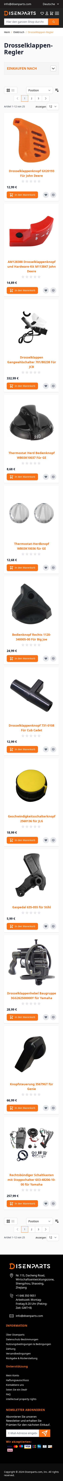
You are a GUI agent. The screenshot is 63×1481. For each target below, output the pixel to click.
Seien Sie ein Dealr (16, 1389)
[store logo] (20, 13)
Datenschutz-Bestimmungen (22, 1339)
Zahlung (10, 1348)
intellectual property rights (21, 1399)
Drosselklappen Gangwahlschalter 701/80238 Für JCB (31, 362)
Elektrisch (18, 32)
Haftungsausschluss (17, 1380)
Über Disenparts (15, 1334)
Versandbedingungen (18, 1353)
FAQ (8, 1394)
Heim (7, 32)
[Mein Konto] (47, 13)
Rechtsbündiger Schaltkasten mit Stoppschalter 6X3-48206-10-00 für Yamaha (31, 1179)
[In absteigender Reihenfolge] (57, 90)
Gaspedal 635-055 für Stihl (31, 907)
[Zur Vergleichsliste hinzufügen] (53, 195)
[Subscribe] (44, 1433)
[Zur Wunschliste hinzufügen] (46, 195)
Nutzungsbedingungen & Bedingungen (28, 1344)
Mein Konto (12, 1375)
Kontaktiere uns (15, 1384)
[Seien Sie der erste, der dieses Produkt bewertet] (32, 181)
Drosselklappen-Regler (41, 32)
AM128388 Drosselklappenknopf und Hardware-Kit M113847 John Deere (31, 266)
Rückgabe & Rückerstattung (21, 1358)
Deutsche (49, 4)
